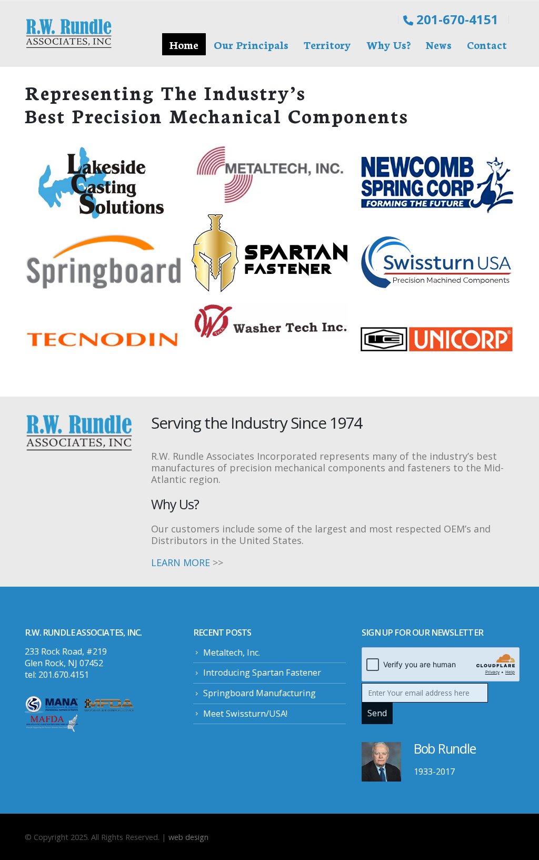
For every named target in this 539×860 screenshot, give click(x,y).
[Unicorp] (436, 339)
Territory (327, 44)
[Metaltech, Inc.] (270, 174)
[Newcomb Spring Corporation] (436, 184)
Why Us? (388, 44)
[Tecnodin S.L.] (103, 339)
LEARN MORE (180, 562)
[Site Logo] (69, 34)
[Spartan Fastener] (270, 253)
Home (183, 44)
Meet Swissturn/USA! (245, 713)
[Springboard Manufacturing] (103, 261)
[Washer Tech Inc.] (270, 320)
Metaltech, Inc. (231, 652)
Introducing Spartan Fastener (262, 672)
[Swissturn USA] (436, 261)
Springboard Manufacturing (259, 693)
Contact (487, 44)
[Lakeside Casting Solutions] (103, 184)
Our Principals (251, 44)
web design (188, 837)
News (439, 44)
